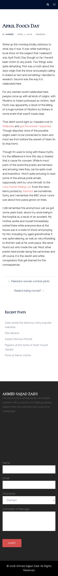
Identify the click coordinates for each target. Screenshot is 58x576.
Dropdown (9, 493)
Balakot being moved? (27, 290)
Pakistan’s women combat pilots (30, 281)
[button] (47, 4)
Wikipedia (8, 126)
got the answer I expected (35, 126)
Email (7, 478)
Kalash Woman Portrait (18, 339)
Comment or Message (17, 509)
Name (7, 462)
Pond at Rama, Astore (18, 355)
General (41, 34)
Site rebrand (12, 333)
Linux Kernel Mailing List (16, 186)
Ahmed (10, 34)
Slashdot (28, 191)
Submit (12, 543)
